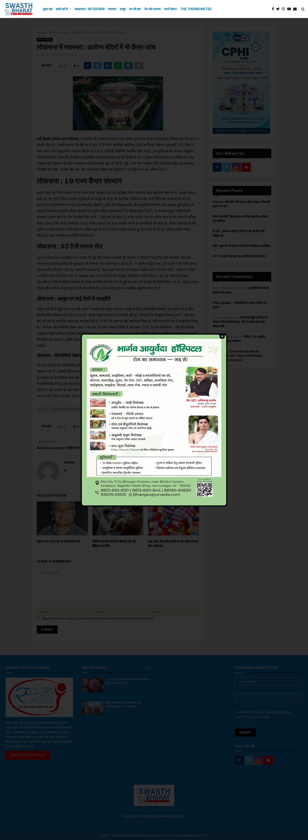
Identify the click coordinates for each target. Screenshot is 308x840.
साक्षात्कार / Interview (90, 9)
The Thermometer (195, 9)
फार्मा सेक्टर (170, 9)
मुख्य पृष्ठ (48, 9)
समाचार (112, 9)
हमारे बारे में (62, 9)
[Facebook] (274, 9)
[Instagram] (284, 9)
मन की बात (135, 9)
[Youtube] (290, 9)
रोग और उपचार (152, 9)
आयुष (123, 9)
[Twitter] (279, 9)
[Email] (296, 9)
